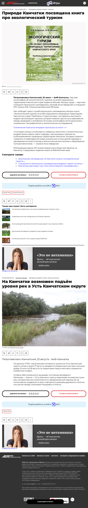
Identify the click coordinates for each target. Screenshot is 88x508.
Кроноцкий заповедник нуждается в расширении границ (32, 231)
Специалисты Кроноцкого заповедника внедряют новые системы (50, 164)
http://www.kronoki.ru (14, 86)
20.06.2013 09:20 (7, 9)
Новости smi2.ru (9, 271)
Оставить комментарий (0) (68, 175)
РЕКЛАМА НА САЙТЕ (28, 456)
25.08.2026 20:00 (8, 278)
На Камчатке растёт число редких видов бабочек (29, 238)
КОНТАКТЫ (54, 456)
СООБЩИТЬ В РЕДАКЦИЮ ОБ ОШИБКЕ (72, 456)
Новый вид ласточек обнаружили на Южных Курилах (31, 216)
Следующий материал (45, 501)
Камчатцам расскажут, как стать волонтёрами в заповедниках (47, 166)
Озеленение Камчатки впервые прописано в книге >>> (40, 127)
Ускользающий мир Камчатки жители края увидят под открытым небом (37, 224)
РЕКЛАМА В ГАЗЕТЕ (43, 456)
